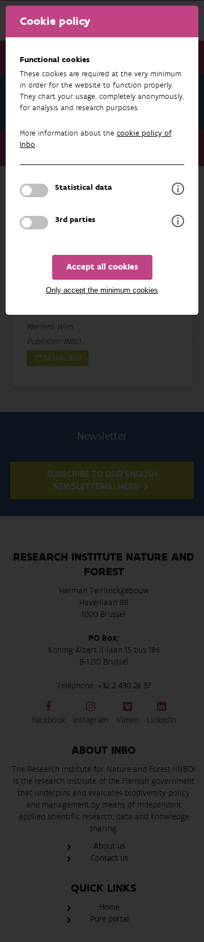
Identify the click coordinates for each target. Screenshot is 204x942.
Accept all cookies (102, 267)
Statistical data (83, 188)
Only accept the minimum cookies (102, 290)
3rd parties (75, 220)
